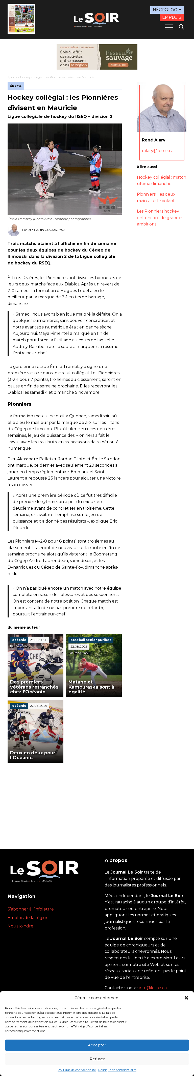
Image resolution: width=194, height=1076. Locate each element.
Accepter (97, 1045)
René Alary (36, 230)
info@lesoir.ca (153, 987)
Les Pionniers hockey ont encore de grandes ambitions (160, 217)
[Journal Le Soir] (97, 19)
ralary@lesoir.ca (158, 150)
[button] (186, 997)
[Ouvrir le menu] (169, 27)
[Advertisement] (65, 800)
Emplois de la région (28, 917)
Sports (12, 77)
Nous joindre (20, 926)
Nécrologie (167, 9)
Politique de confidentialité (77, 1070)
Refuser (97, 1059)
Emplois (171, 17)
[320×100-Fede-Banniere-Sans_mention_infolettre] (97, 57)
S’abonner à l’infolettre (31, 909)
